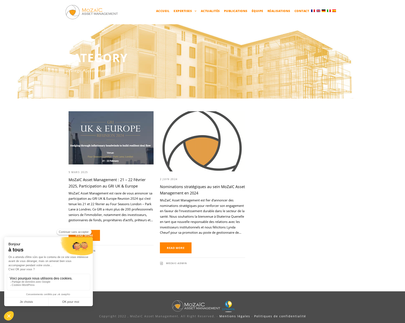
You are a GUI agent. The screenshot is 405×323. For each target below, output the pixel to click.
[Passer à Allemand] (323, 10)
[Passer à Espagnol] (334, 10)
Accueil (163, 11)
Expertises (183, 11)
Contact (301, 11)
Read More (84, 235)
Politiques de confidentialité (280, 316)
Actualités (210, 11)
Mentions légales (234, 316)
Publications (235, 11)
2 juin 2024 (169, 179)
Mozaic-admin (176, 263)
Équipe (257, 11)
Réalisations (278, 11)
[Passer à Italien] (329, 10)
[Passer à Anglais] (318, 10)
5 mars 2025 (78, 172)
